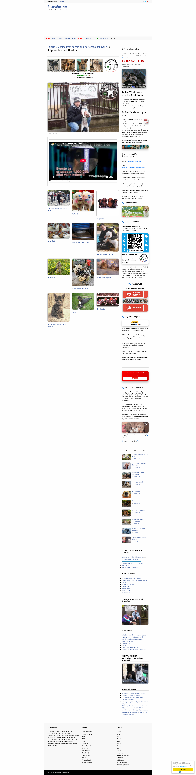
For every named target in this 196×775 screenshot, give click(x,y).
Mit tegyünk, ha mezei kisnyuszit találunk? (134, 693)
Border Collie (125, 586)
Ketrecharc (120, 758)
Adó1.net (84, 739)
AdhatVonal (88, 38)
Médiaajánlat (65, 772)
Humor (119, 743)
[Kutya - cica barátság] (126, 482)
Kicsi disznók (100, 309)
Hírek (54, 38)
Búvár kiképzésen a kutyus (104, 254)
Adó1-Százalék (86, 750)
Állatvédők (85, 748)
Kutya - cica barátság (137, 482)
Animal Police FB (86, 746)
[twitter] (146, 1)
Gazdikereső (104, 38)
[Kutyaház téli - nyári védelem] (126, 510)
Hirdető (67, 38)
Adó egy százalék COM (123, 755)
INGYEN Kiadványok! (87, 734)
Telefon (119, 750)
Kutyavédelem (136, 491)
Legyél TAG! (85, 743)
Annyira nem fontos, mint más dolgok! (133, 563)
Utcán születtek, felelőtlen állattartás (132, 637)
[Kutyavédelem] (126, 492)
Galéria (51, 46)
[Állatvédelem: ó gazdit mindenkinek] (126, 473)
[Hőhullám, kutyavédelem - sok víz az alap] (126, 455)
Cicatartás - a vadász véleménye (131, 695)
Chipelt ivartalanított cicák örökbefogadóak (134, 580)
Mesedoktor (120, 753)
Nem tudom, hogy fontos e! (130, 567)
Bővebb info (183, 766)
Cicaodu (134, 501)
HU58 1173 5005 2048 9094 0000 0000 (133, 167)
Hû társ (74, 312)
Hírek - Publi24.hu (87, 732)
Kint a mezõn (51, 278)
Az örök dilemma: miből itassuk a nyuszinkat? (135, 710)
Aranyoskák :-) (100, 219)
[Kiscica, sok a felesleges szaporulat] (126, 529)
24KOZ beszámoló (87, 762)
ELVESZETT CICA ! (127, 593)
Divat (118, 734)
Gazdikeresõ (85, 753)
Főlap (96, 38)
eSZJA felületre (132, 101)
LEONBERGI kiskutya (128, 584)
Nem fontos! (125, 565)
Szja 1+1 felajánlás (122, 762)
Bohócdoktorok (86, 755)
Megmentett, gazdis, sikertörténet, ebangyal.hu (82, 46)
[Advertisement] (98, 25)
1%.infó (84, 736)
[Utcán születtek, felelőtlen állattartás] (126, 463)
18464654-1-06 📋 (83, 75)
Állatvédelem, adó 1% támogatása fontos (138, 520)
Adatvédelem (58, 772)
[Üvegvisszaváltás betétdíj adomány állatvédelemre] (135, 248)
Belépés (62, 1)
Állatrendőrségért (86, 760)
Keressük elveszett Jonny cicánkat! (132, 578)
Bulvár (118, 741)
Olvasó (60, 38)
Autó (118, 748)
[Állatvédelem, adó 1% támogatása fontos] (126, 520)
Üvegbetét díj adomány (123, 765)
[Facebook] (144, 1)
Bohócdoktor (120, 760)
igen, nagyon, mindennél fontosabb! (132, 557)
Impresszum (50, 772)
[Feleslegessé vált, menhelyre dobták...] (126, 537)
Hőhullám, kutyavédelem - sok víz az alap (134, 635)
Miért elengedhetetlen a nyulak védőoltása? (134, 706)
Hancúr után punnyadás (103, 278)
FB (111, 38)
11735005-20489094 (134, 161)
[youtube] (148, 1)
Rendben (183, 769)
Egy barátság (51, 241)
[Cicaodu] (126, 501)
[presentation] (126, 450)
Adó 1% (48, 38)
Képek (74, 38)
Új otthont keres (126, 588)
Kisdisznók (75, 214)
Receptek (119, 739)
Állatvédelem (57, 7)
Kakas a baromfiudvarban (80, 289)
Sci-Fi (118, 736)
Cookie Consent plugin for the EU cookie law (183, 772)
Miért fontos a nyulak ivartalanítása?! (132, 708)
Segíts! (80, 38)
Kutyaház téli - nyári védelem (140, 510)
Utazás (119, 746)
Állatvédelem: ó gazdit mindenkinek (138, 473)
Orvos (83, 741)
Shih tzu (124, 582)
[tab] (126, 450)
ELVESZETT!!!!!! (126, 591)
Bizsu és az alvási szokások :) (81, 242)
